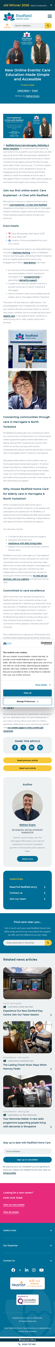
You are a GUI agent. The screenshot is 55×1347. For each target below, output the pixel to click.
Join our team (18, 899)
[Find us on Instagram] (33, 1270)
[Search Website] (48, 26)
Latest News (23, 90)
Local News (13, 1007)
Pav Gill (6, 1003)
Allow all (27, 693)
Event (35, 90)
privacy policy (9, 1173)
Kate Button (30, 262)
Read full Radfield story (23, 887)
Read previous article (27, 760)
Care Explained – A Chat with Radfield (28, 205)
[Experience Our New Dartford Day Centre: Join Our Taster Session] (27, 983)
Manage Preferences (26, 701)
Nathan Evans (32, 96)
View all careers (11, 1212)
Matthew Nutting (21, 252)
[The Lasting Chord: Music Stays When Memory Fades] (27, 1037)
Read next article (27, 768)
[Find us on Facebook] (13, 1270)
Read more (27, 859)
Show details (41, 685)
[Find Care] (48, 943)
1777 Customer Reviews (34, 1286)
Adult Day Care (26, 1007)
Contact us (16, 893)
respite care (9, 316)
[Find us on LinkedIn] (26, 1270)
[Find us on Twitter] (20, 1270)
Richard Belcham (9, 1058)
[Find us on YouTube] (41, 1270)
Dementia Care (27, 1061)
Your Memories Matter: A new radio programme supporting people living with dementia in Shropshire (24, 1122)
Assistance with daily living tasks (25, 543)
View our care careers (13, 1204)
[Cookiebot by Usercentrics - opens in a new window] (41, 643)
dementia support (28, 280)
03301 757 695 (29, 1344)
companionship (32, 277)
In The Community (28, 1115)
